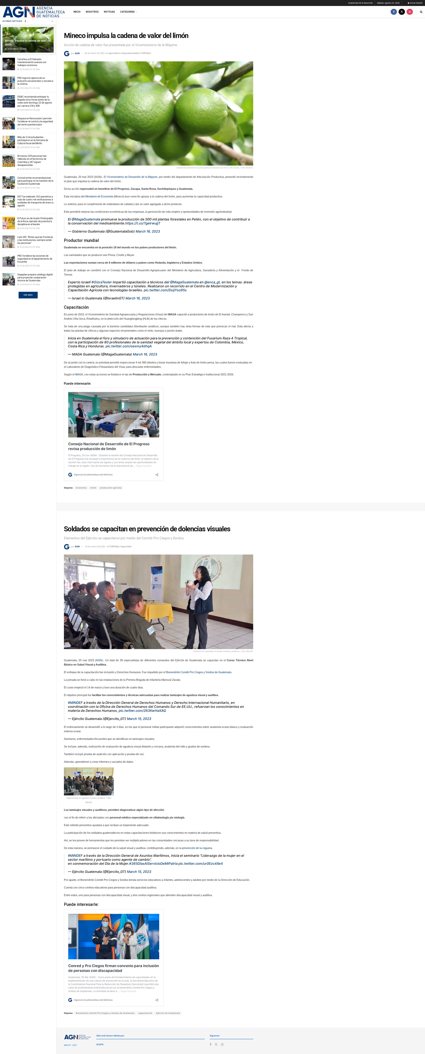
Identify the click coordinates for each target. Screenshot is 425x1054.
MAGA (79, 374)
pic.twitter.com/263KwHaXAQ (142, 711)
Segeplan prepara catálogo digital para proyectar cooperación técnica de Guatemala (35, 277)
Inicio (77, 11)
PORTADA (146, 53)
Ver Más (28, 295)
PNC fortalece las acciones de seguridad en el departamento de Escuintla (34, 258)
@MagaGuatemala (86, 219)
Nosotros (92, 11)
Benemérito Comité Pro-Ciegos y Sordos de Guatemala (105, 1013)
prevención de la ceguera (197, 848)
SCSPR (99, 1044)
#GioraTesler (101, 282)
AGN (77, 53)
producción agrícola (111, 488)
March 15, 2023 (139, 719)
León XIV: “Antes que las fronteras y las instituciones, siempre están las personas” (35, 240)
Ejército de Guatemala (168, 1013)
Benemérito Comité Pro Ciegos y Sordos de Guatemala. (199, 672)
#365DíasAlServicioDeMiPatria (153, 864)
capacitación (145, 1013)
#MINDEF (75, 703)
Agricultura (114, 53)
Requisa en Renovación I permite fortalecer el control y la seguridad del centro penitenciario (35, 121)
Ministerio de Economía (99, 196)
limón (93, 488)
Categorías (127, 11)
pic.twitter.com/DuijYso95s (165, 290)
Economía (81, 488)
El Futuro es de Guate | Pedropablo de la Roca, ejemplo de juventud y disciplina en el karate (35, 221)
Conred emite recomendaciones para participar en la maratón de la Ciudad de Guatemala (35, 180)
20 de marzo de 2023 (95, 53)
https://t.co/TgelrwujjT (142, 223)
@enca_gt (212, 282)
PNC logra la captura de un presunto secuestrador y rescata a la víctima (35, 81)
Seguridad (125, 546)
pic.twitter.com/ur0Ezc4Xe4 (200, 864)
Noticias (109, 11)
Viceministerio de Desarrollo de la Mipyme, (132, 177)
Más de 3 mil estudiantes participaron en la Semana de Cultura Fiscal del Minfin (32, 140)
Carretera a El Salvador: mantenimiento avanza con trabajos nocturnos (31, 62)
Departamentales (131, 53)
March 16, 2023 (148, 231)
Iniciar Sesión (416, 3)
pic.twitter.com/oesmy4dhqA (129, 346)
